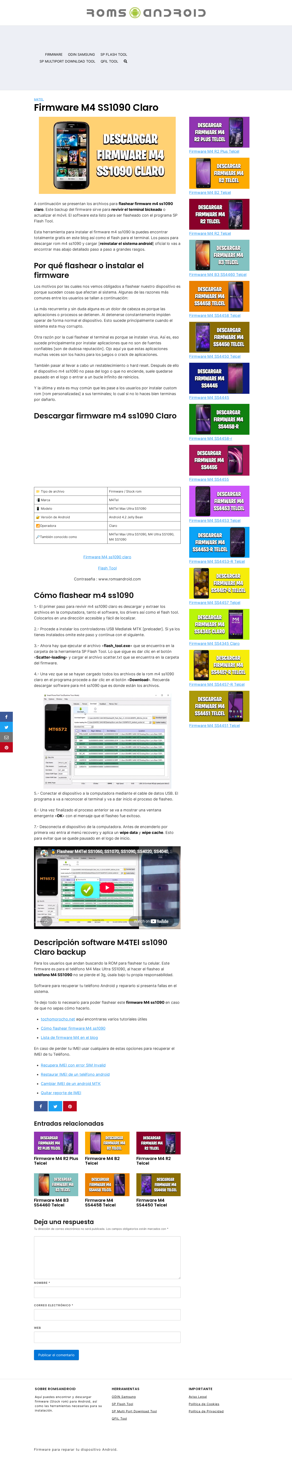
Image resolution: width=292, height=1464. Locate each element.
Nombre (42, 1282)
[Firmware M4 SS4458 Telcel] (219, 297)
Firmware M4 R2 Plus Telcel (214, 151)
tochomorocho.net (58, 1019)
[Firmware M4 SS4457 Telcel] (219, 583)
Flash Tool (107, 568)
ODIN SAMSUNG (81, 54)
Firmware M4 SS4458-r (210, 438)
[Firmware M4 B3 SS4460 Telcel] (219, 255)
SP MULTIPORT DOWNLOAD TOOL (67, 61)
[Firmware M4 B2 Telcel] (219, 173)
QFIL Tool (119, 1418)
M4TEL (39, 99)
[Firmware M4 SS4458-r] (219, 420)
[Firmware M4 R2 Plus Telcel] (219, 132)
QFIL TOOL (109, 61)
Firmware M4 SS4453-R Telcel (217, 561)
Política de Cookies (204, 1404)
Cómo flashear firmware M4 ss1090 (73, 1028)
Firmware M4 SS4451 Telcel (214, 725)
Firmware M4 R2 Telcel (210, 233)
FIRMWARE (54, 54)
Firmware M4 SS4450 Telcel (214, 356)
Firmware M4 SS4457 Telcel (214, 602)
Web (37, 1327)
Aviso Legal (198, 1396)
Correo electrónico (53, 1305)
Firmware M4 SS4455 (209, 479)
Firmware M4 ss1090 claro (107, 557)
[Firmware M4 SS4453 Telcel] (219, 501)
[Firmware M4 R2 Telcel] (219, 215)
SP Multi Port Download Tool (134, 1411)
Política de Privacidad (206, 1411)
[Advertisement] (211, 58)
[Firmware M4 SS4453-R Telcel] (219, 543)
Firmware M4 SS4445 (209, 397)
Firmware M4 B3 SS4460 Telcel (217, 274)
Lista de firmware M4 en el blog (69, 1037)
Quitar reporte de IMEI (61, 1093)
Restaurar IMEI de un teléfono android (75, 1074)
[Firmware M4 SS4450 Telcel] (219, 338)
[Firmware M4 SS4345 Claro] (219, 625)
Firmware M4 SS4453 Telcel (214, 520)
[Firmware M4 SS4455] (219, 461)
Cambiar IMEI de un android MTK (71, 1083)
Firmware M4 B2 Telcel (210, 192)
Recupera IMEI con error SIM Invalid (73, 1065)
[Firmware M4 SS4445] (219, 378)
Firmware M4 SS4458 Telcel (214, 315)
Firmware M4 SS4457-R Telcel (217, 684)
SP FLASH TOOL (113, 54)
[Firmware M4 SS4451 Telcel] (219, 706)
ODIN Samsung (124, 1396)
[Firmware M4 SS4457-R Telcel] (219, 666)
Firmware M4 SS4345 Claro (214, 643)
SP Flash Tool (122, 1404)
